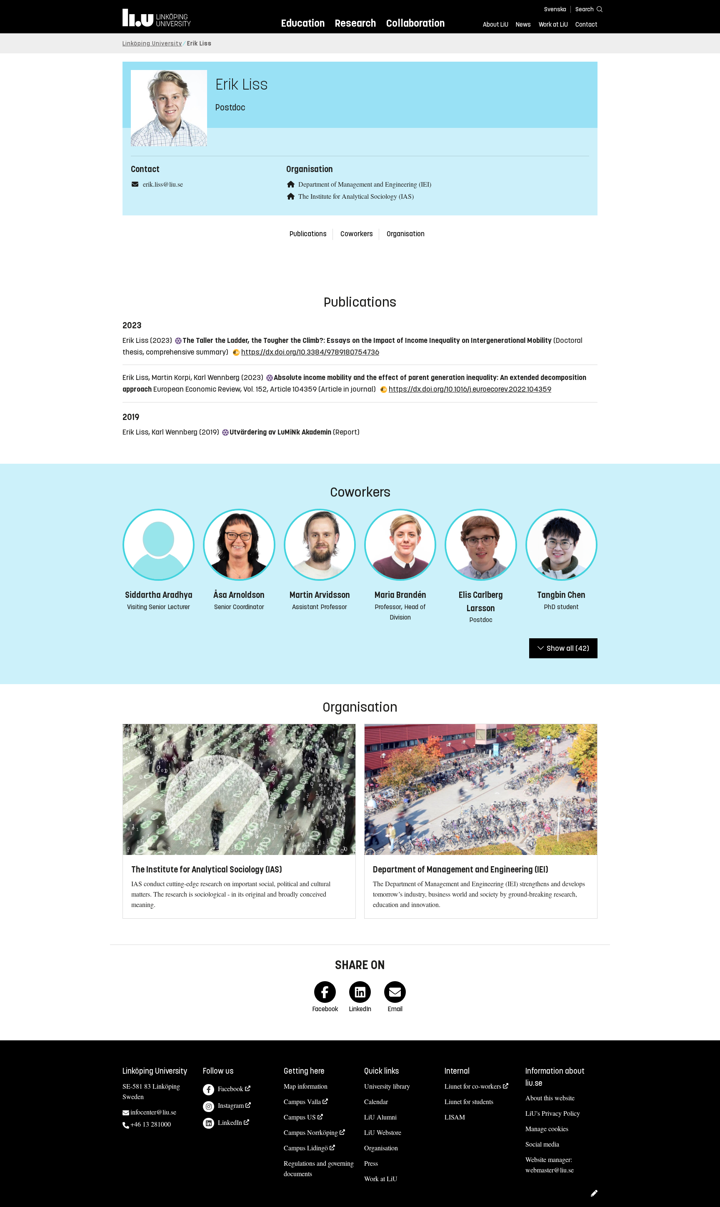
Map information (306, 1086)
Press (371, 1163)
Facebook (230, 1088)
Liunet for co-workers (473, 1086)
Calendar (376, 1101)
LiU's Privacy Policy (552, 1113)
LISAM (455, 1116)
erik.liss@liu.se (163, 184)
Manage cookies (546, 1128)
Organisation (406, 234)
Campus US (300, 1116)
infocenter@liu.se (153, 1111)
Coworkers (356, 234)
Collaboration (415, 23)
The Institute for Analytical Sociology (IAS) (356, 196)
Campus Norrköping (311, 1132)
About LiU (495, 24)
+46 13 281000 (150, 1124)
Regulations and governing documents (319, 1168)
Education (303, 23)
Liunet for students (469, 1101)
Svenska (555, 9)
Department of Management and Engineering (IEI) (364, 184)
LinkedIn (230, 1122)
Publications (308, 234)
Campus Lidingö (306, 1147)
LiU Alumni (380, 1116)
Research (355, 23)
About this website (550, 1097)
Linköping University (152, 43)
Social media (542, 1144)
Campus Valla (302, 1101)
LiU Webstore (382, 1132)
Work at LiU (553, 24)
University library (387, 1086)
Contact (586, 24)
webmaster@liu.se (549, 1169)
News (523, 24)
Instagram (231, 1105)
